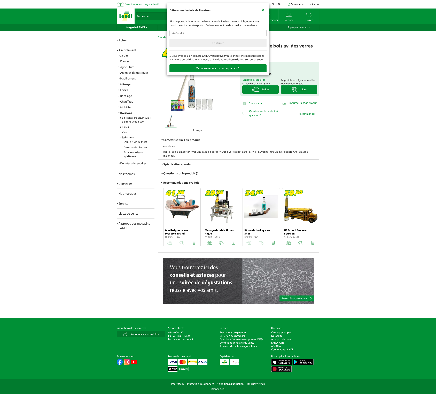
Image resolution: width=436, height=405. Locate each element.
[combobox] (218, 33)
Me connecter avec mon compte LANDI (218, 68)
